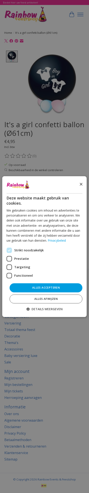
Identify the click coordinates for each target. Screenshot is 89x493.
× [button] (81, 184)
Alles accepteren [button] (46, 287)
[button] (44, 309)
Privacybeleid (57, 240)
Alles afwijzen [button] (46, 299)
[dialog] (44, 246)
